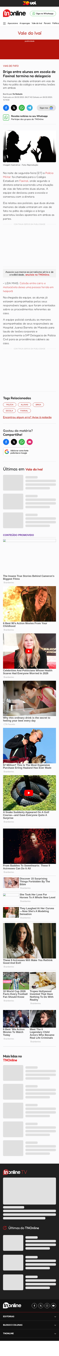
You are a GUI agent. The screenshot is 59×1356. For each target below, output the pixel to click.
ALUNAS (24, 404)
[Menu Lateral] (4, 23)
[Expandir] (55, 1333)
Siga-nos (44, 107)
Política (55, 23)
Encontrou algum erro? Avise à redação (27, 417)
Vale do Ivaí (37, 23)
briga (38, 404)
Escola (9, 410)
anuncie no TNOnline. (37, 274)
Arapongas (25, 23)
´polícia (9, 404)
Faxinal (23, 180)
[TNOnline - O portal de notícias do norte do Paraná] (14, 13)
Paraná (47, 23)
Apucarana (13, 23)
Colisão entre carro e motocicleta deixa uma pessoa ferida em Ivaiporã (28, 287)
